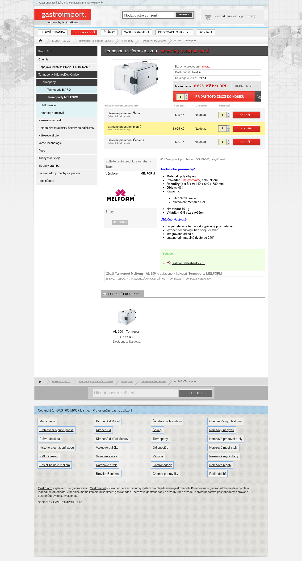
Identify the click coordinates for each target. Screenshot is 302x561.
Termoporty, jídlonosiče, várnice (58, 74)
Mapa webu (47, 421)
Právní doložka (49, 439)
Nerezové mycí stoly (223, 447)
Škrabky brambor (49, 165)
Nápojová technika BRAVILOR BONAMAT (65, 67)
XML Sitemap (48, 456)
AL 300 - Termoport (126, 331)
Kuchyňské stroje (49, 158)
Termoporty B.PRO (59, 89)
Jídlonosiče (48, 105)
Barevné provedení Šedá (124, 114)
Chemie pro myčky (165, 474)
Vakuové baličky (107, 447)
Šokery (157, 430)
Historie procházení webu (56, 447)
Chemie (43, 59)
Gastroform (45, 488)
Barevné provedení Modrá (124, 128)
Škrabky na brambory (167, 421)
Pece (41, 150)
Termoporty (48, 82)
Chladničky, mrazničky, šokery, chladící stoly (66, 128)
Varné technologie (50, 143)
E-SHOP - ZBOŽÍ (84, 32)
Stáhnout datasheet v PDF (188, 263)
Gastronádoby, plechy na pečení (59, 173)
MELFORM (120, 222)
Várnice (158, 456)
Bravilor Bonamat (108, 474)
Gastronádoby (162, 465)
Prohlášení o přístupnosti (56, 430)
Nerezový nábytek (50, 120)
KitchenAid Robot (108, 421)
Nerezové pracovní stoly (226, 439)
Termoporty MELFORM (205, 273)
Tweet (109, 167)
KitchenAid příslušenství (113, 439)
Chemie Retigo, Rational (225, 421)
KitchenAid (103, 430)
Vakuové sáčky (106, 456)
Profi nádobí (46, 181)
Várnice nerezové (52, 113)
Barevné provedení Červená (126, 141)
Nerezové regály (220, 465)
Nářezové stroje (48, 135)
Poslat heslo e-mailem (54, 465)
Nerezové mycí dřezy (224, 456)
